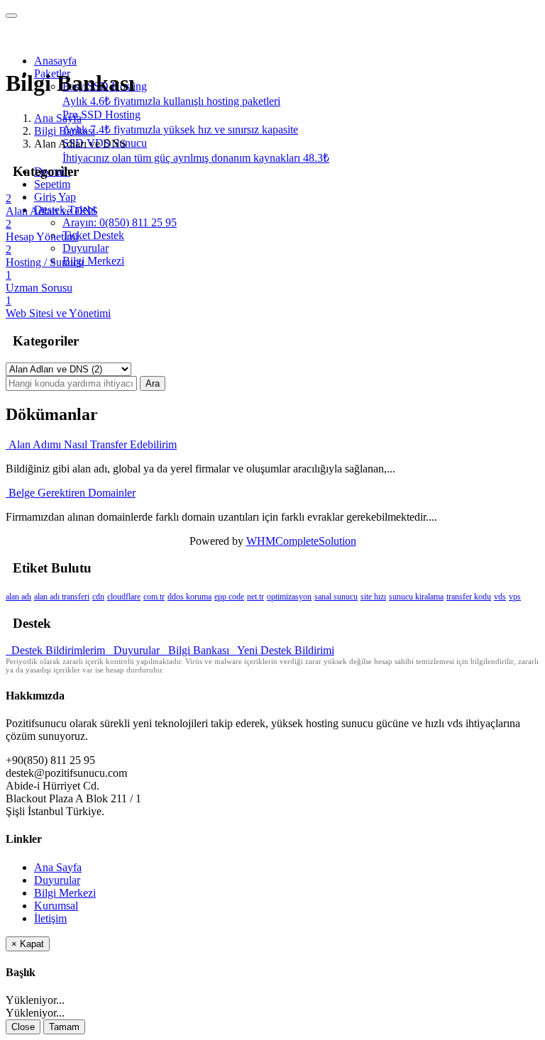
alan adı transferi (61, 597)
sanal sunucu (336, 597)
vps (515, 597)
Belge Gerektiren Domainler (71, 493)
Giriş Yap (55, 197)
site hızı (373, 597)
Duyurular (85, 248)
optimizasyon (289, 597)
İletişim (50, 918)
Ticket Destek (93, 235)
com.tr (154, 597)
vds (500, 597)
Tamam (64, 1027)
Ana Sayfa (58, 118)
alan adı (18, 597)
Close (23, 1027)
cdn (98, 597)
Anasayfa (55, 61)
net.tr (255, 597)
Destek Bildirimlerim (57, 650)
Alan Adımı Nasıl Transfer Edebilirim (91, 444)
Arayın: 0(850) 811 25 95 (119, 222)
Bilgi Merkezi (93, 261)
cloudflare (124, 597)
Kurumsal (56, 906)
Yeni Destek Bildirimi (283, 650)
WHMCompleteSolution (301, 541)
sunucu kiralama (416, 597)
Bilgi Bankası (64, 131)
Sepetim (52, 184)
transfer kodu (468, 597)
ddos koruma (189, 597)
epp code (229, 597)
